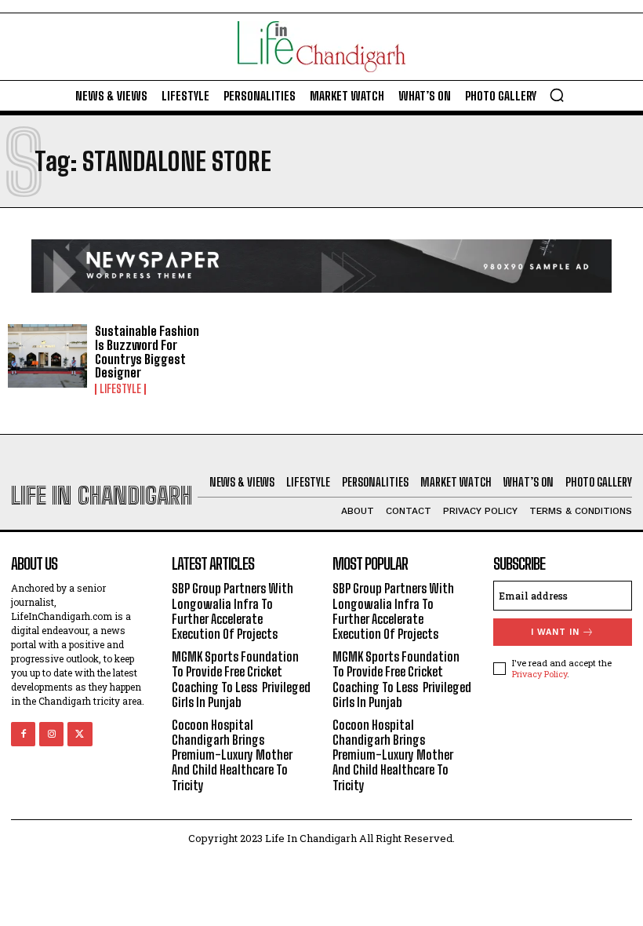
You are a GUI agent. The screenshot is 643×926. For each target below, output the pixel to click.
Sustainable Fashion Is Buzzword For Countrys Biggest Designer (147, 351)
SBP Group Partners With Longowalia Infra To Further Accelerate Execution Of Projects (232, 611)
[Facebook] (23, 734)
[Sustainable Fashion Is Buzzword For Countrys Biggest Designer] (47, 356)
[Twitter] (79, 734)
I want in (555, 632)
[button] (556, 95)
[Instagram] (51, 734)
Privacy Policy (539, 674)
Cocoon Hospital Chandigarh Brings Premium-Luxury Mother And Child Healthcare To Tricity (232, 755)
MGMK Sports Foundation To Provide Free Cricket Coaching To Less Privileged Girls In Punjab (241, 679)
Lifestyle (120, 389)
